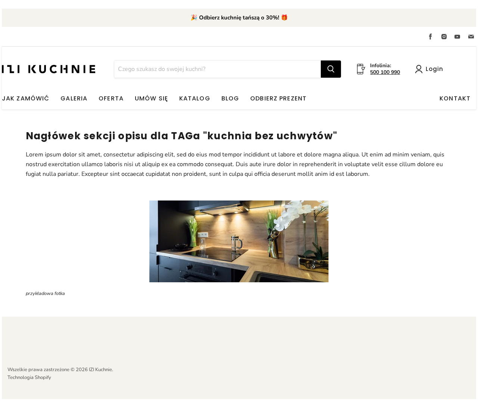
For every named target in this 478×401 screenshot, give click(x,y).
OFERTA (111, 98)
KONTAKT (455, 98)
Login (434, 69)
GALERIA (73, 98)
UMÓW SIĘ (151, 98)
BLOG (230, 98)
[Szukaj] (331, 69)
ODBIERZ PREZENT (278, 98)
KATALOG (194, 98)
